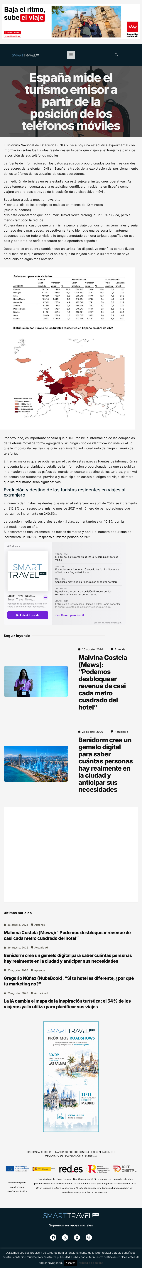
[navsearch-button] (116, 55)
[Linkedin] (77, 1237)
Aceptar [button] (70, 1262)
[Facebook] (53, 1237)
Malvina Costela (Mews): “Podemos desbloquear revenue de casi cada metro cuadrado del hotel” (102, 682)
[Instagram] (89, 1237)
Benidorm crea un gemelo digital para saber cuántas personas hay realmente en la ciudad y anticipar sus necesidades (105, 764)
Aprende (120, 649)
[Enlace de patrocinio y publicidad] (71, 22)
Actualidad (121, 731)
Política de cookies (90, 1263)
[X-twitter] (65, 1237)
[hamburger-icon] (71, 55)
